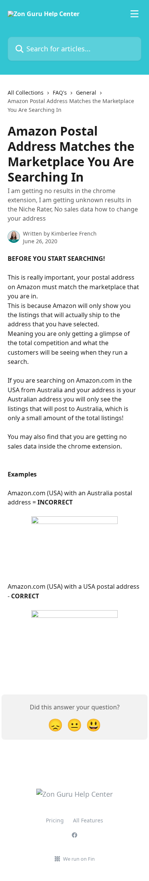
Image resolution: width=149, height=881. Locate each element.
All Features (88, 820)
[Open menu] (134, 13)
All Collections (26, 92)
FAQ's (60, 92)
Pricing (55, 820)
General (86, 92)
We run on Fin (79, 858)
